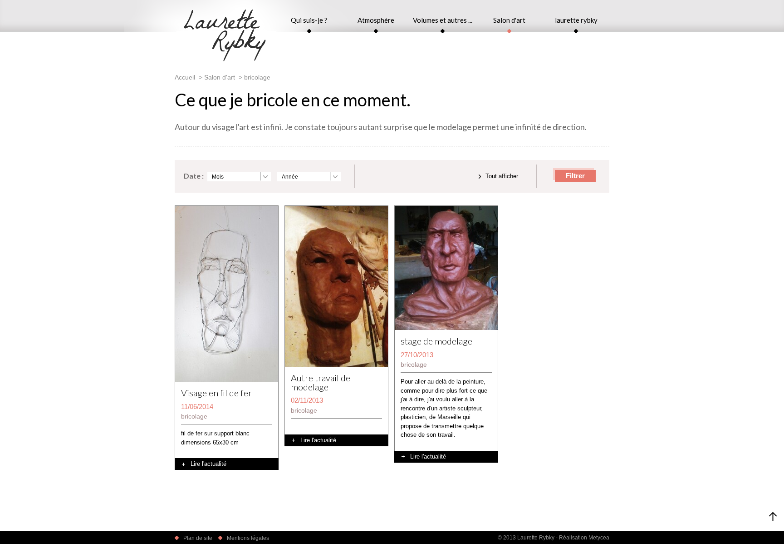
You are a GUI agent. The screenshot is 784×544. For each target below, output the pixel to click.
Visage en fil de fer (216, 393)
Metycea (598, 537)
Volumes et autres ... (442, 20)
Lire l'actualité (208, 463)
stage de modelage (436, 341)
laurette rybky (576, 20)
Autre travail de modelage (320, 382)
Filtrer (575, 176)
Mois (218, 177)
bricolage (194, 416)
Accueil (185, 77)
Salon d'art (509, 20)
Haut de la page (772, 516)
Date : (194, 175)
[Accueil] (225, 59)
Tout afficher (501, 176)
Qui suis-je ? (309, 20)
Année (290, 177)
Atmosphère (376, 20)
